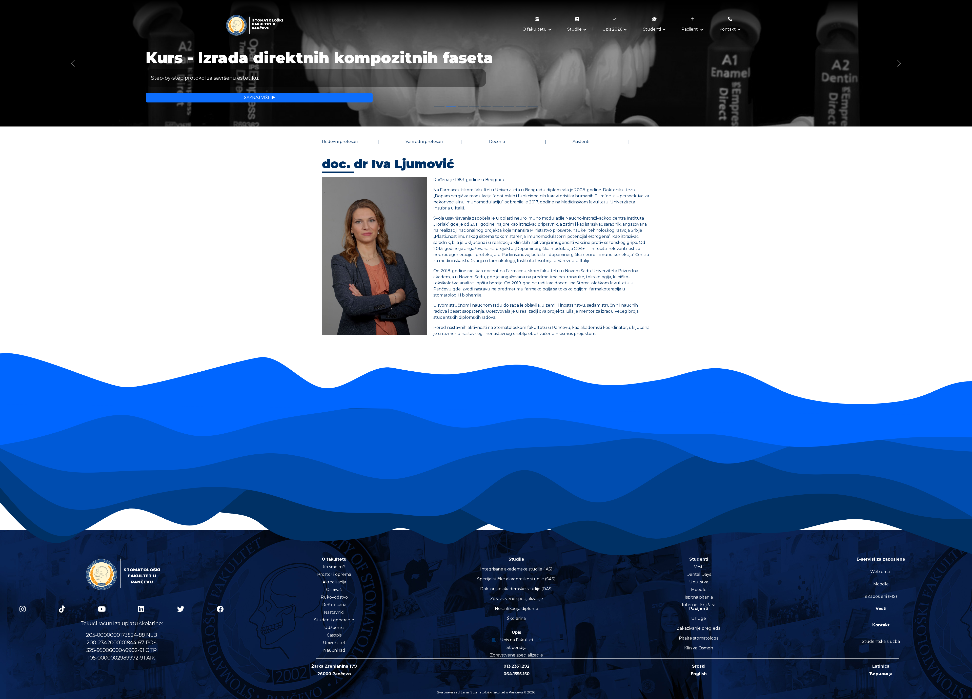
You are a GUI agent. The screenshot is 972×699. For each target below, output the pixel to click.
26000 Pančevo (334, 673)
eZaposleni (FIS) (881, 596)
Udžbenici (334, 627)
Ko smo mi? (334, 566)
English (699, 673)
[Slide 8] (521, 107)
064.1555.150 (516, 673)
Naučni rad (334, 650)
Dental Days (698, 574)
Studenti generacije (334, 620)
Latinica (880, 666)
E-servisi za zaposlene (881, 559)
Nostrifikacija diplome (516, 608)
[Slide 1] (439, 107)
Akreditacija (334, 582)
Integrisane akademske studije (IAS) (516, 569)
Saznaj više (258, 97)
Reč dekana (334, 604)
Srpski (698, 666)
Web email (881, 571)
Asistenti (581, 141)
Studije (575, 29)
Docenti (497, 141)
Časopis (334, 635)
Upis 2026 (612, 29)
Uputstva (698, 582)
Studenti (652, 29)
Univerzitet (334, 642)
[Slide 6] (498, 107)
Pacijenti (690, 29)
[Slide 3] (463, 107)
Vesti (698, 566)
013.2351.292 (516, 666)
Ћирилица (881, 673)
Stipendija (516, 647)
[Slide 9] (533, 107)
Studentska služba (881, 641)
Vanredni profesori (424, 141)
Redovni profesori (340, 141)
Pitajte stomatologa (699, 638)
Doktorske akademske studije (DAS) (516, 588)
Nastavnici (334, 612)
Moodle (698, 589)
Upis (516, 632)
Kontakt (728, 29)
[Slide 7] (509, 107)
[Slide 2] (451, 107)
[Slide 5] (486, 107)
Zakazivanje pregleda (698, 628)
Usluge (698, 618)
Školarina (516, 618)
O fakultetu (535, 29)
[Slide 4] (474, 107)
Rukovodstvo (334, 597)
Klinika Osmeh (698, 648)
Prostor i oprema (334, 574)
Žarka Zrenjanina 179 (334, 666)
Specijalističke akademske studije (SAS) (516, 579)
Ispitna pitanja (699, 597)
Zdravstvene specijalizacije (516, 598)
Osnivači (334, 589)
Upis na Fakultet (517, 640)
